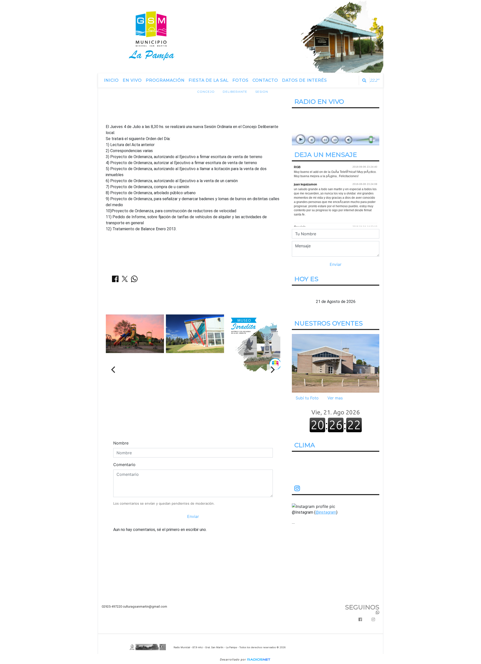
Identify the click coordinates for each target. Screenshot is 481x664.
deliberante (235, 91)
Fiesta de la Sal (208, 80)
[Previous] (113, 369)
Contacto (265, 80)
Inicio (111, 80)
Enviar (193, 516)
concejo (206, 91)
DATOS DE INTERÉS (304, 80)
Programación (165, 80)
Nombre (121, 443)
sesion (261, 91)
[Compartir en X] (125, 280)
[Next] (272, 369)
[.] (335, 363)
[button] (364, 80)
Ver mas (335, 397)
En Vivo (132, 80)
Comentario (124, 464)
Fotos (240, 80)
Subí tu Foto (307, 397)
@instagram (325, 512)
